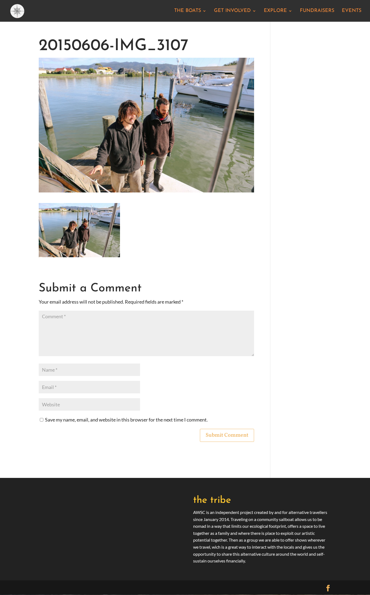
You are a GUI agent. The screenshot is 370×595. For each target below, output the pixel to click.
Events (351, 11)
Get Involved (232, 11)
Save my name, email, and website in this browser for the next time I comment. (126, 420)
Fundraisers (317, 11)
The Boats (187, 11)
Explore (275, 11)
